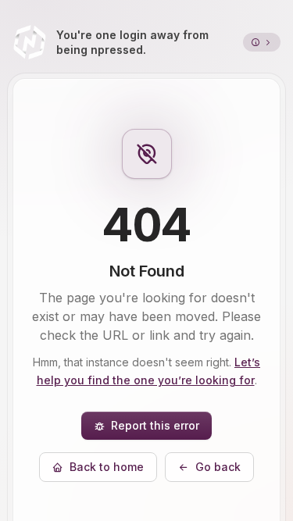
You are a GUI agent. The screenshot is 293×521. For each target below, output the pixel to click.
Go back (218, 466)
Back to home (107, 466)
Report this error (155, 425)
